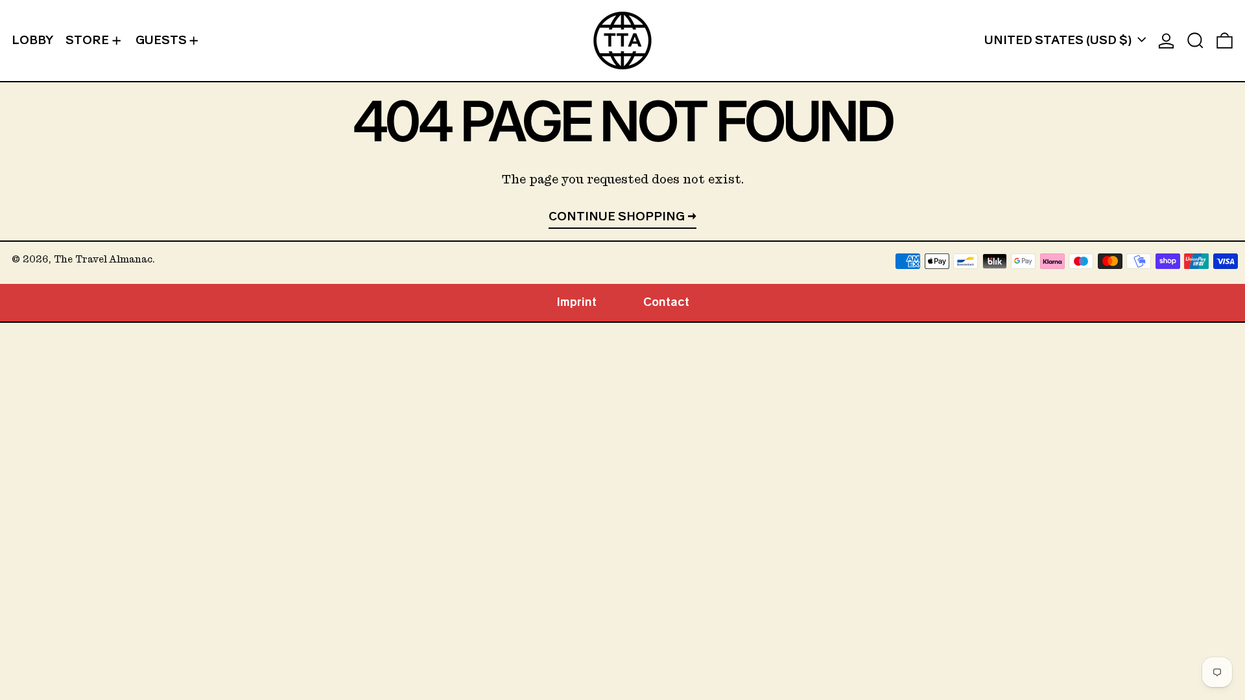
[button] (1195, 40)
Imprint (576, 302)
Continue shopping (617, 217)
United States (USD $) (1059, 40)
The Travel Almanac (103, 259)
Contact (666, 302)
